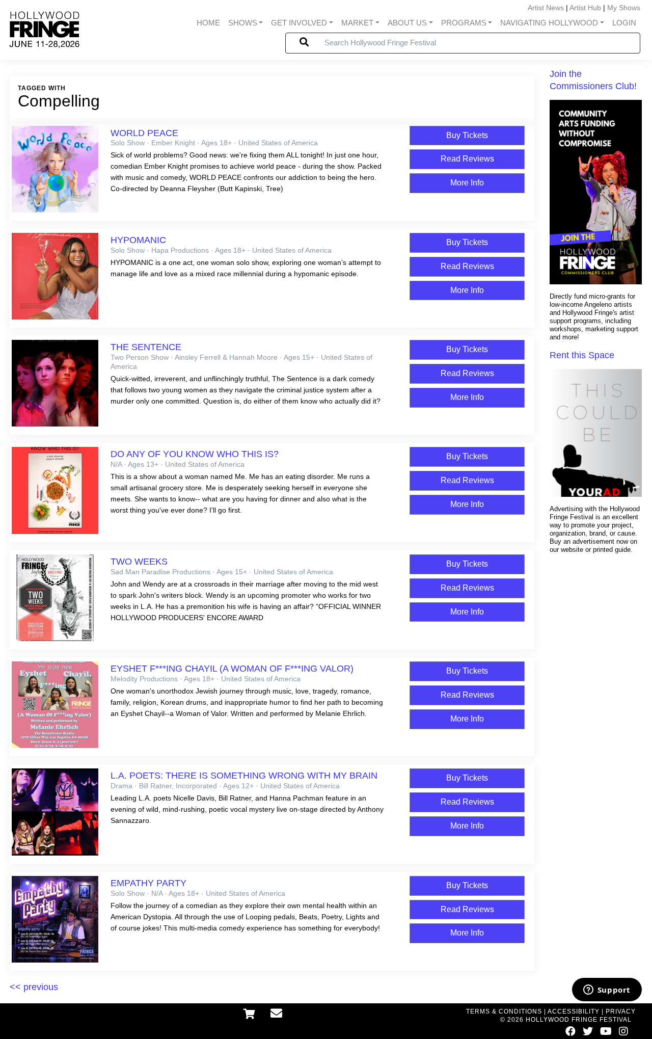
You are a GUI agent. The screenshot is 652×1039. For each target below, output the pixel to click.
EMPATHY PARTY (148, 883)
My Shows (623, 8)
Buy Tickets (467, 135)
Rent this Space (582, 355)
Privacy (621, 1011)
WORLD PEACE (144, 133)
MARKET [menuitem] (357, 23)
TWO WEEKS (139, 561)
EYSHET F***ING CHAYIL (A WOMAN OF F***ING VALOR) (232, 668)
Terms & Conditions (504, 1011)
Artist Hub (585, 8)
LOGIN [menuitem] (624, 23)
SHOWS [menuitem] (242, 23)
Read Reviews (467, 158)
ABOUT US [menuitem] (407, 23)
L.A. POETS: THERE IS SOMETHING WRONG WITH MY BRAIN (244, 775)
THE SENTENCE (146, 347)
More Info (467, 182)
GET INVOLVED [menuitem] (299, 23)
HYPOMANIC (138, 240)
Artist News (546, 8)
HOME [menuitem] (208, 23)
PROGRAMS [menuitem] (463, 23)
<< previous (34, 987)
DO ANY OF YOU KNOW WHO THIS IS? (195, 454)
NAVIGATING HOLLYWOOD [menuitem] (549, 23)
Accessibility (574, 1011)
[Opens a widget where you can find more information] (607, 990)
